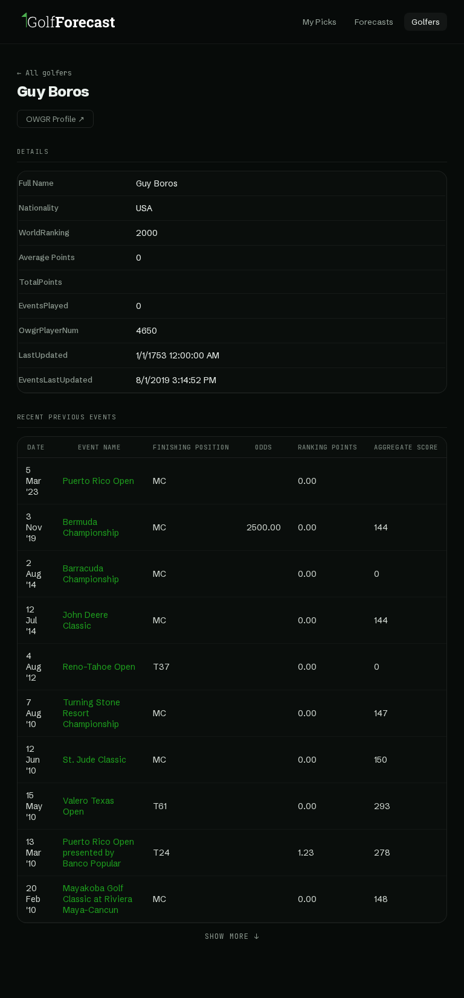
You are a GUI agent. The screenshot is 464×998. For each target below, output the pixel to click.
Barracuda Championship (91, 574)
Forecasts (374, 22)
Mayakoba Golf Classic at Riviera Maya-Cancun (97, 899)
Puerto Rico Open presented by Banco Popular (98, 852)
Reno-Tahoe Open (99, 666)
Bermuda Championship (91, 527)
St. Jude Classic (94, 759)
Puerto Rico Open (98, 480)
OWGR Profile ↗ (55, 119)
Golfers (425, 22)
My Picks (320, 22)
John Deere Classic (85, 620)
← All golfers (44, 73)
